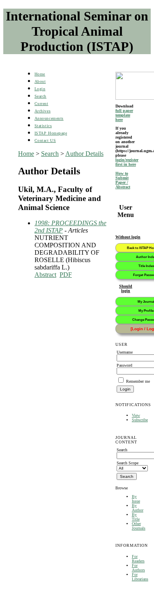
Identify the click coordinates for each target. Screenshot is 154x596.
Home (39, 74)
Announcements (49, 118)
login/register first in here (126, 162)
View (136, 415)
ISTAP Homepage (50, 133)
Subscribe (140, 420)
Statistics (43, 125)
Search (40, 96)
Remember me (138, 381)
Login (40, 89)
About (40, 81)
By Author (137, 507)
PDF (66, 274)
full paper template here (124, 115)
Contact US (45, 140)
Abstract (45, 274)
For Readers (138, 558)
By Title (136, 516)
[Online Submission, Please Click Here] (125, 86)
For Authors (138, 567)
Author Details (84, 153)
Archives (42, 111)
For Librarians (140, 576)
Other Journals (138, 525)
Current (41, 103)
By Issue (136, 498)
